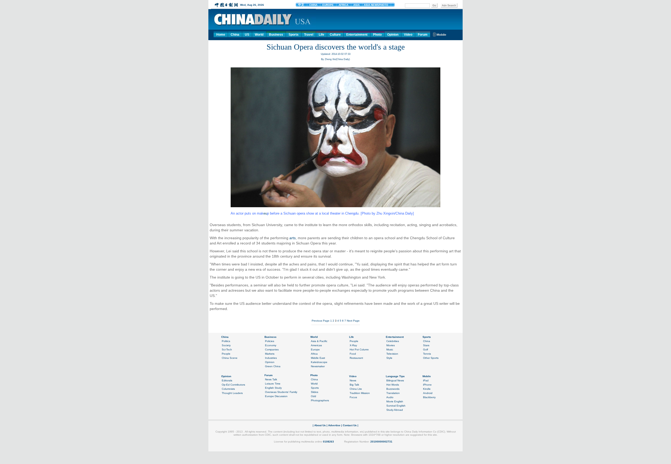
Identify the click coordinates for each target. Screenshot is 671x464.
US (247, 34)
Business (276, 34)
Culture (335, 34)
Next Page (353, 320)
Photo (377, 34)
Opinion (392, 34)
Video (408, 34)
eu (265, 213)
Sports (294, 34)
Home (220, 34)
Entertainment (356, 34)
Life (321, 34)
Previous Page (320, 320)
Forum (423, 34)
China (235, 34)
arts (292, 238)
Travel (308, 34)
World (259, 34)
